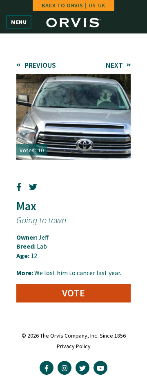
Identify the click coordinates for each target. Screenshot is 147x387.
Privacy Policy (74, 346)
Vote (73, 293)
